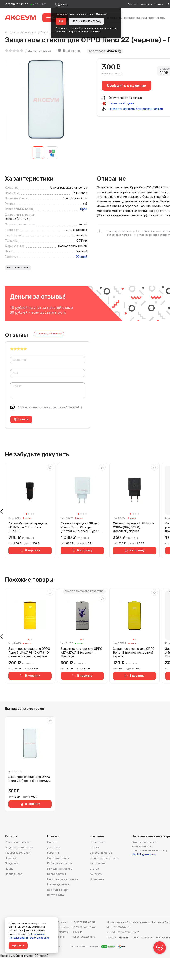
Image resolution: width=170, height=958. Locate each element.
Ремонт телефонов (17, 842)
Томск (134, 937)
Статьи (94, 868)
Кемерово (147, 937)
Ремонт (132, 4)
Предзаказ (12, 863)
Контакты (96, 873)
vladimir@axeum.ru (144, 854)
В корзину (32, 550)
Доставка (53, 847)
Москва (62, 3)
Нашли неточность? (18, 267)
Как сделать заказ (152, 4)
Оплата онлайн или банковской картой (135, 109)
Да (61, 21)
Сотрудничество (101, 852)
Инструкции (98, 863)
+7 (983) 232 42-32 (16, 4)
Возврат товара (57, 889)
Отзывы (95, 847)
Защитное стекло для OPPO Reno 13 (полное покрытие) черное (133, 652)
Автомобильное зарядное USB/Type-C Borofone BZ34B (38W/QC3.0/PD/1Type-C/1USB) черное (27, 527)
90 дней (81, 257)
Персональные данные (62, 879)
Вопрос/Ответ (56, 873)
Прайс (9, 868)
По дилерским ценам (19, 847)
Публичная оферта (59, 863)
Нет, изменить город (86, 21)
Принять (18, 945)
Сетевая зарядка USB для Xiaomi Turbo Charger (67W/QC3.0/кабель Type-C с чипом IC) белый (82, 527)
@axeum (77, 931)
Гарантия (53, 852)
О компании (97, 842)
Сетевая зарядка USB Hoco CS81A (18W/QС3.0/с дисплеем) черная (133, 527)
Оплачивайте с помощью (84, 946)
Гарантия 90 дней (121, 103)
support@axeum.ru (83, 936)
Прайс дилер (13, 873)
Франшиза (97, 879)
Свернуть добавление (49, 333)
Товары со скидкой (17, 852)
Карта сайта (55, 895)
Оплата (52, 842)
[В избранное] (50, 467)
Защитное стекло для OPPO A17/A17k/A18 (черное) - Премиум (81, 652)
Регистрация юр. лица (104, 858)
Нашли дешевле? (112, 73)
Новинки (10, 858)
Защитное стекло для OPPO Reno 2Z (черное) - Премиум (29, 779)
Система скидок (58, 858)
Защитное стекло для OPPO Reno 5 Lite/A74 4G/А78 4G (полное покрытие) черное (29, 652)
